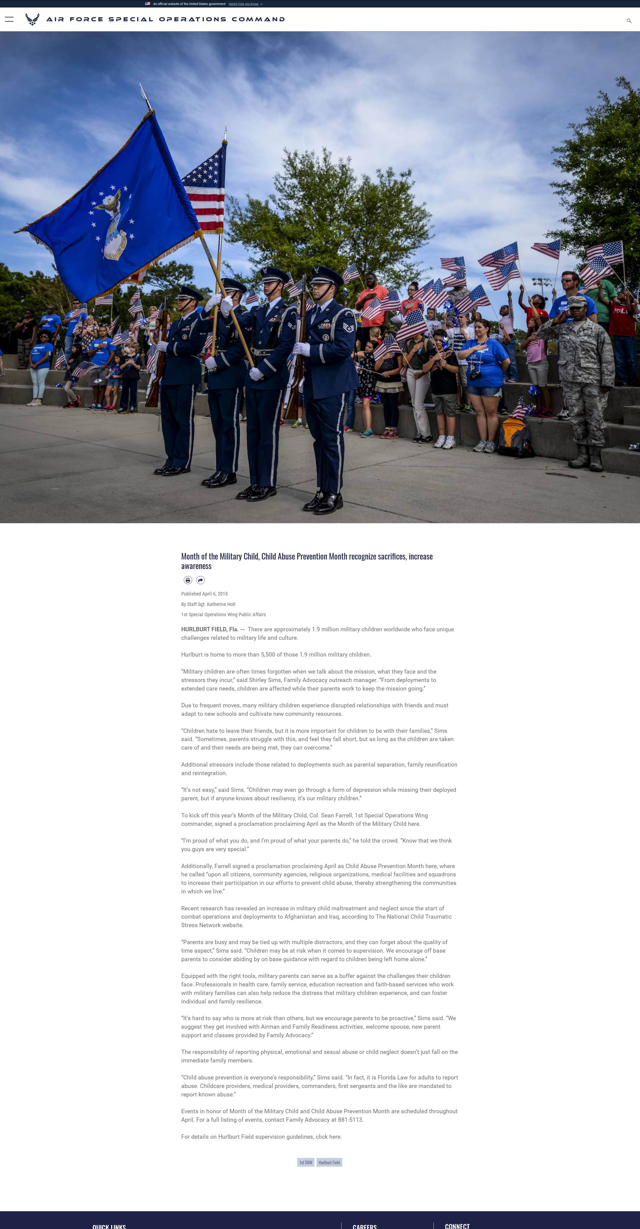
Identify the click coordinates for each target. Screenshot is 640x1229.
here (334, 1136)
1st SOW (306, 1162)
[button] (246, 4)
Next (608, 277)
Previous (32, 277)
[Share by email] (200, 580)
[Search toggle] (629, 19)
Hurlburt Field (329, 1162)
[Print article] (188, 580)
